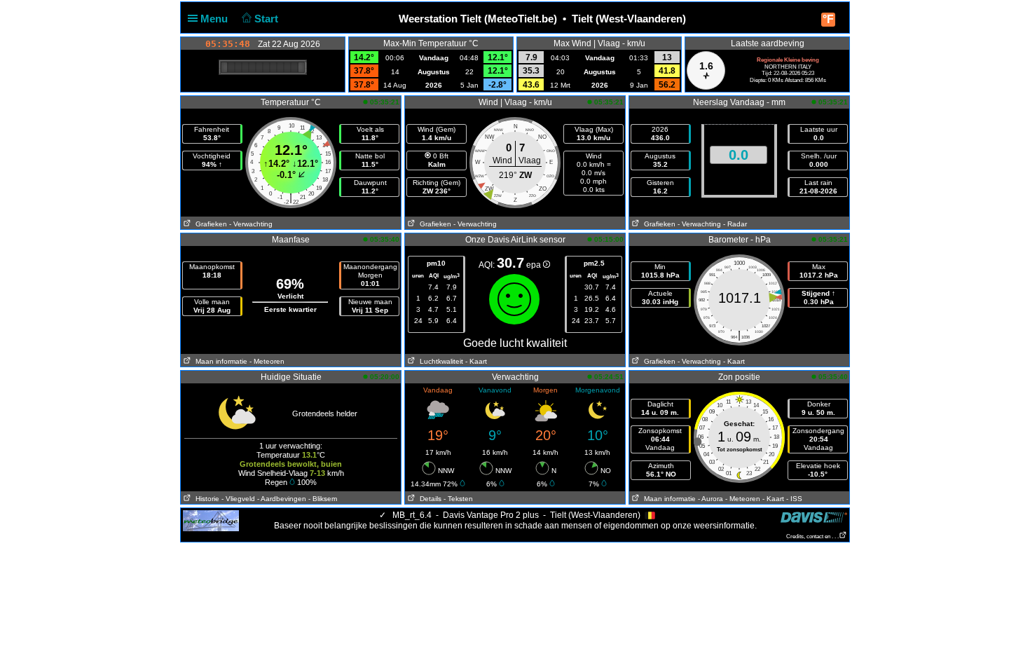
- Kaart (476, 361)
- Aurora (710, 498)
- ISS (794, 498)
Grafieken (209, 224)
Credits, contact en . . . (812, 536)
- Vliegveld (238, 498)
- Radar (735, 224)
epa (534, 265)
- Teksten (458, 498)
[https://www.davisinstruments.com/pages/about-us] (814, 517)
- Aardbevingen (281, 498)
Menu (215, 19)
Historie (205, 498)
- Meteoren (266, 361)
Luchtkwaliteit (439, 361)
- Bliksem (322, 498)
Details (428, 498)
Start (268, 19)
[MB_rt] (211, 520)
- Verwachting (251, 224)
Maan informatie (219, 361)
